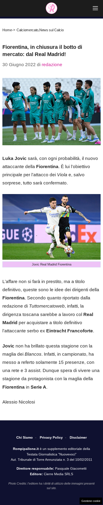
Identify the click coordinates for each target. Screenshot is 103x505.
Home (7, 30)
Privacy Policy (51, 437)
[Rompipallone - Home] (51, 8)
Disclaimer (78, 437)
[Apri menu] (95, 8)
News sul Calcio (51, 30)
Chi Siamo (24, 437)
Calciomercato (27, 30)
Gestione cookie (90, 500)
